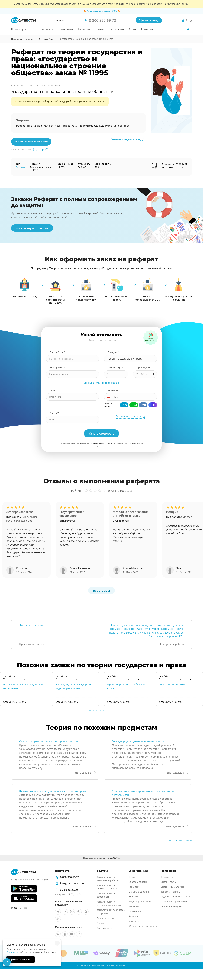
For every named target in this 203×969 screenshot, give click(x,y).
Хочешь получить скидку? (128, 139)
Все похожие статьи (179, 840)
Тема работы (57, 367)
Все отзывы (101, 590)
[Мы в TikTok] (79, 934)
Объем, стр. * (115, 367)
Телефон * (114, 390)
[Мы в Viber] (72, 912)
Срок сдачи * (144, 367)
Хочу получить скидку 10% (101, 11)
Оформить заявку (149, 20)
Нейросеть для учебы (172, 906)
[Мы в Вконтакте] (65, 912)
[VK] (143, 404)
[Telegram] (124, 404)
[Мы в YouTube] (72, 934)
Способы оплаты (43, 29)
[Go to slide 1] (90, 710)
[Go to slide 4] (100, 710)
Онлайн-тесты (168, 881)
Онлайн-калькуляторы (172, 886)
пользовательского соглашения (86, 443)
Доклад (187, 517)
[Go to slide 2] (93, 710)
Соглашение (13, 952)
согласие (131, 443)
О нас (132, 876)
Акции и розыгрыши (140, 901)
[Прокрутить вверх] (196, 956)
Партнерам (135, 911)
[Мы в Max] (86, 912)
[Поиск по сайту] (188, 29)
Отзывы (99, 29)
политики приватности (107, 443)
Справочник (116, 29)
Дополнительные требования (101, 383)
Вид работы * (57, 352)
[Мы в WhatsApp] (79, 912)
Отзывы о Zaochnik (139, 891)
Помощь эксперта (106, 918)
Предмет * (114, 352)
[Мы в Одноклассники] (65, 934)
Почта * (54, 412)
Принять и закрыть (20, 959)
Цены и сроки (19, 29)
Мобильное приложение (173, 901)
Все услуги (102, 923)
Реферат (20, 167)
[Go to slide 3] (96, 710)
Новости (133, 896)
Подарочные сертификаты (175, 896)
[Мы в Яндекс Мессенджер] (58, 919)
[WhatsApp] (133, 404)
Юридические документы (143, 926)
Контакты (147, 29)
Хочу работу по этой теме (32, 228)
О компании (65, 29)
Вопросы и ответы (170, 891)
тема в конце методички (174, 684)
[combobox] (72, 358)
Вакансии (134, 906)
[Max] (152, 404)
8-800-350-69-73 (69, 877)
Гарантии (84, 29)
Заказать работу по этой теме (31, 141)
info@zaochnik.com (72, 883)
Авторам (60, 20)
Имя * (53, 390)
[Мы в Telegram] (58, 912)
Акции (132, 29)
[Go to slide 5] (103, 710)
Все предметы (104, 927)
